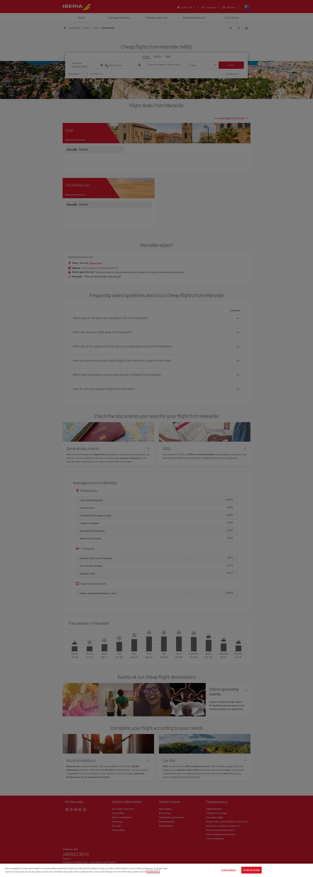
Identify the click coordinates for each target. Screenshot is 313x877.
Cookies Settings (228, 870)
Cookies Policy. (153, 871)
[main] (156, 870)
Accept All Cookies (251, 870)
